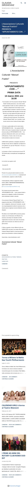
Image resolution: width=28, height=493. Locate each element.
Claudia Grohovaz (8, 4)
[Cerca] (21, 3)
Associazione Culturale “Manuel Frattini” (11, 258)
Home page (5, 13)
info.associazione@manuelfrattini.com (10, 174)
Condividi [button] (4, 263)
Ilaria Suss (5, 261)
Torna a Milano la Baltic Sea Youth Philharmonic (13, 358)
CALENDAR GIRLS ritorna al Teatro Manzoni (13, 406)
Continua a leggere (8, 379)
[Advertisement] (14, 319)
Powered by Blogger (14, 486)
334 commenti (13, 376)
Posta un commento (15, 424)
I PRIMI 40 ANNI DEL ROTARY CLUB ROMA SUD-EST (14, 455)
